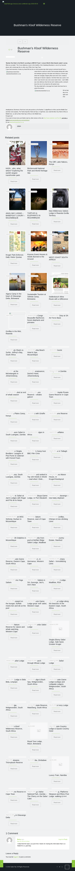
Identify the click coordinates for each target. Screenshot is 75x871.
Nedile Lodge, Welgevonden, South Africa (14, 707)
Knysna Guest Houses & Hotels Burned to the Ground (37, 256)
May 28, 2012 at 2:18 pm (23, 841)
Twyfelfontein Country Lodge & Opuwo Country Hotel (59, 728)
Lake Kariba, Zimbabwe (36, 760)
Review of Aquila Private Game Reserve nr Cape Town (59, 394)
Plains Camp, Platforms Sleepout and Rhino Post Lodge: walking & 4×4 (59, 794)
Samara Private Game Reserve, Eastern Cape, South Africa (15, 561)
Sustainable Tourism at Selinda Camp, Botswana (36, 296)
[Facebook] (57, 867)
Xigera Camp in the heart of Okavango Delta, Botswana (13, 296)
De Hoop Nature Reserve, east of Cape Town (36, 519)
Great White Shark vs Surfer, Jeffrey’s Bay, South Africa (14, 352)
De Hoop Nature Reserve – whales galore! (34, 394)
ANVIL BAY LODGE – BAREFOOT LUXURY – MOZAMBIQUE (15, 215)
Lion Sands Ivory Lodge (58, 705)
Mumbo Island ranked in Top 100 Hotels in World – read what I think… (37, 477)
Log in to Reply (63, 839)
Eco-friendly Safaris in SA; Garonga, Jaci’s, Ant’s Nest (36, 582)
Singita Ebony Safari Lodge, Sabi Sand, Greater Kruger (57, 642)
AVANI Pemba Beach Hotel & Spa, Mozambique (36, 352)
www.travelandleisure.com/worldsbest (19, 120)
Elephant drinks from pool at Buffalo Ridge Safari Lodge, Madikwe (36, 540)
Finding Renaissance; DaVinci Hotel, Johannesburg (36, 373)
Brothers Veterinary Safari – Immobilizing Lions (57, 561)
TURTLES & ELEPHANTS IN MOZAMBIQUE (33, 215)
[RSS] (62, 867)
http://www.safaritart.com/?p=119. (52, 118)
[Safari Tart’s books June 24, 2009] (1, 863)
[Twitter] (60, 867)
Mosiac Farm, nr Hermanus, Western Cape (35, 561)
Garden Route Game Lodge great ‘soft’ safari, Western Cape (37, 603)
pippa (19, 126)
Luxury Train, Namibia (58, 775)
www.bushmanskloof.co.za (17, 122)
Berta (19, 839)
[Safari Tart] (20, 3)
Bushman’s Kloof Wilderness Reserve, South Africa (14, 728)
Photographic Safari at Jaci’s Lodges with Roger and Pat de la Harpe (16, 498)
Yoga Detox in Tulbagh (58, 451)
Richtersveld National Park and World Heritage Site (37, 170)
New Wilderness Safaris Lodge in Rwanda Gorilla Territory (59, 213)
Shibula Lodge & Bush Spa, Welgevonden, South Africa (36, 682)
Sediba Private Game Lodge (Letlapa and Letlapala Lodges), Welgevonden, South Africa (57, 684)
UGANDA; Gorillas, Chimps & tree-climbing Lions (58, 519)
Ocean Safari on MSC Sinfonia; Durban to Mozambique (15, 519)
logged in (16, 857)
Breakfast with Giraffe (36, 413)
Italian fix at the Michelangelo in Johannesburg (12, 373)
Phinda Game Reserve (58, 413)
